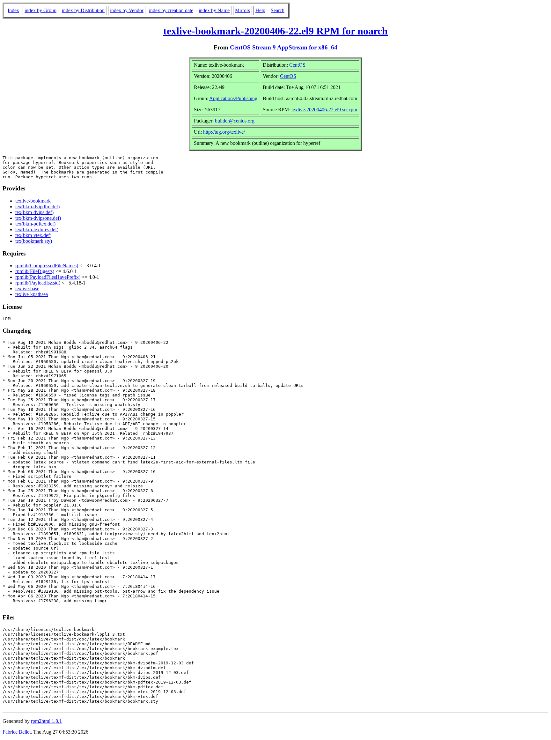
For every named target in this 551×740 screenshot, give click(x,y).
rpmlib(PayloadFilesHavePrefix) (47, 277)
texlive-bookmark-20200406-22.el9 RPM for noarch (275, 31)
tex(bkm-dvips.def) (34, 212)
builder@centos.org (234, 120)
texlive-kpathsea (31, 294)
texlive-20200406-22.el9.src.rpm (324, 109)
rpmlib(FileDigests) (34, 271)
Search (277, 10)
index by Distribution (83, 10)
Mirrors (242, 10)
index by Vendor (126, 10)
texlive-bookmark (33, 201)
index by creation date (171, 10)
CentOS (297, 65)
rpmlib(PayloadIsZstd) (37, 282)
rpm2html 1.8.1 (46, 721)
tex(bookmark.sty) (33, 241)
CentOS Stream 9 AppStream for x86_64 (283, 47)
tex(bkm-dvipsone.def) (38, 218)
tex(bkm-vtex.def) (33, 235)
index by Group (40, 10)
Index (13, 10)
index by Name (214, 10)
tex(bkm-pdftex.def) (35, 223)
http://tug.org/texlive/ (224, 132)
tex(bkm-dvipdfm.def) (37, 206)
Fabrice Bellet (17, 732)
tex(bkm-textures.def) (36, 229)
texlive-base (27, 288)
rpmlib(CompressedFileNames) (46, 265)
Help (260, 10)
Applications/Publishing (233, 98)
